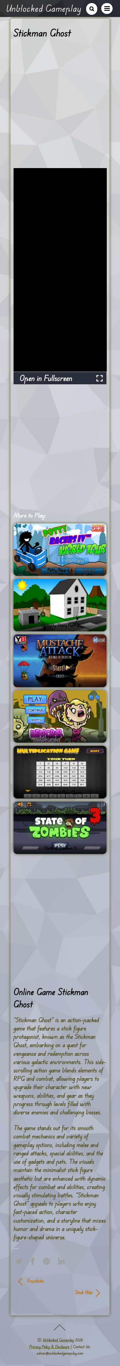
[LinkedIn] (63, 1261)
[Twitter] (20, 1261)
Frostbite (35, 1281)
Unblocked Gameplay (58, 1339)
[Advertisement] (60, 105)
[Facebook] (34, 1261)
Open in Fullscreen (46, 378)
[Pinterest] (48, 1261)
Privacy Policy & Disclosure (49, 1346)
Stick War (56, 1292)
